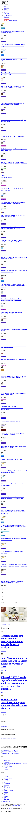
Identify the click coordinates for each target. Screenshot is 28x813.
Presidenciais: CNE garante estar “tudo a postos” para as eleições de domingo (14, 471)
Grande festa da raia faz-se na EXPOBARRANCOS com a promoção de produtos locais (12, 408)
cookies (10, 808)
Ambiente (3, 28)
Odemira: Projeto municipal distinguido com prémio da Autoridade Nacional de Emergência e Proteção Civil (13, 512)
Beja (2, 37)
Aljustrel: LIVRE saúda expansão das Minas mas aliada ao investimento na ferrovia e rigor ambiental (14, 59)
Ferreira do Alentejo (5, 531)
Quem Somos (7, 760)
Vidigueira (3, 154)
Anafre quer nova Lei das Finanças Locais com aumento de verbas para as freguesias (13, 227)
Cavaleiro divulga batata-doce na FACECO (12, 137)
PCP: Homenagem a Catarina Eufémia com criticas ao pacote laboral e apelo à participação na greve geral (14, 285)
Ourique (6, 796)
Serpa (2, 78)
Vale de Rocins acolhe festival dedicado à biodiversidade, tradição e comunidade (11, 299)
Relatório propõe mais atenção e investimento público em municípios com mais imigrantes (12, 497)
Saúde (2, 522)
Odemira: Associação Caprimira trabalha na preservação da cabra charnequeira (12, 104)
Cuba (5, 789)
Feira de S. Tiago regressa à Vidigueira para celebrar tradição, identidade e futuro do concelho (14, 163)
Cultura (2, 172)
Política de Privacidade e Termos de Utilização (15, 763)
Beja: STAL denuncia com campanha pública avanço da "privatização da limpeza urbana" (13, 45)
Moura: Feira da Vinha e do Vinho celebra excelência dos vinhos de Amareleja (12, 582)
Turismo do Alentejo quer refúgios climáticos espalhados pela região (12, 32)
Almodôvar (3, 168)
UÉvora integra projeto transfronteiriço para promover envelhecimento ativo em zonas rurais (13, 526)
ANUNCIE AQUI (5, 624)
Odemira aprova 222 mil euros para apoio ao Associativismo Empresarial (12, 433)
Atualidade (3, 41)
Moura (2, 65)
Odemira (3, 92)
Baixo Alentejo (4, 413)
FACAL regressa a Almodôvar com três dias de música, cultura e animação (13, 216)
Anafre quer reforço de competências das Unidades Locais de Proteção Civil (11, 241)
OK (9, 811)
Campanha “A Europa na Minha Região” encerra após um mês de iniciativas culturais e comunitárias (14, 565)
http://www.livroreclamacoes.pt (8, 738)
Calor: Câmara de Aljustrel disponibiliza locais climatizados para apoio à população (13, 203)
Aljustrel (3, 50)
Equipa (5, 767)
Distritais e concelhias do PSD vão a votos (11, 459)
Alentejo (3, 23)
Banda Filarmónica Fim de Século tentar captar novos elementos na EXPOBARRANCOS (13, 377)
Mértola (6, 792)
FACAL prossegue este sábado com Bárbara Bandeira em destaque (12, 176)
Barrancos (3, 335)
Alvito (5, 782)
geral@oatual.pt (13, 20)
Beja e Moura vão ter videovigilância (10, 421)
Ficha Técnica (7, 765)
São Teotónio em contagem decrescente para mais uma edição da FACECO (14, 149)
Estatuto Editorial (8, 766)
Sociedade (3, 145)
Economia (3, 430)
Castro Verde (4, 181)
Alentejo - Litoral (8, 778)
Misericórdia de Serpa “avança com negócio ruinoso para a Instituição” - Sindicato (12, 87)
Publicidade (6, 762)
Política (2, 55)
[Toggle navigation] (1, 4)
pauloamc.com (16, 805)
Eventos (6, 769)
